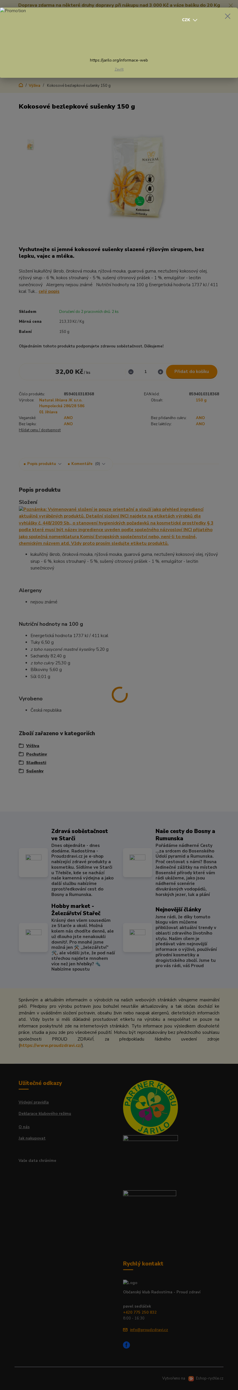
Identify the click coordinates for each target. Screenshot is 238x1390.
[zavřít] (227, 16)
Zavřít (119, 69)
